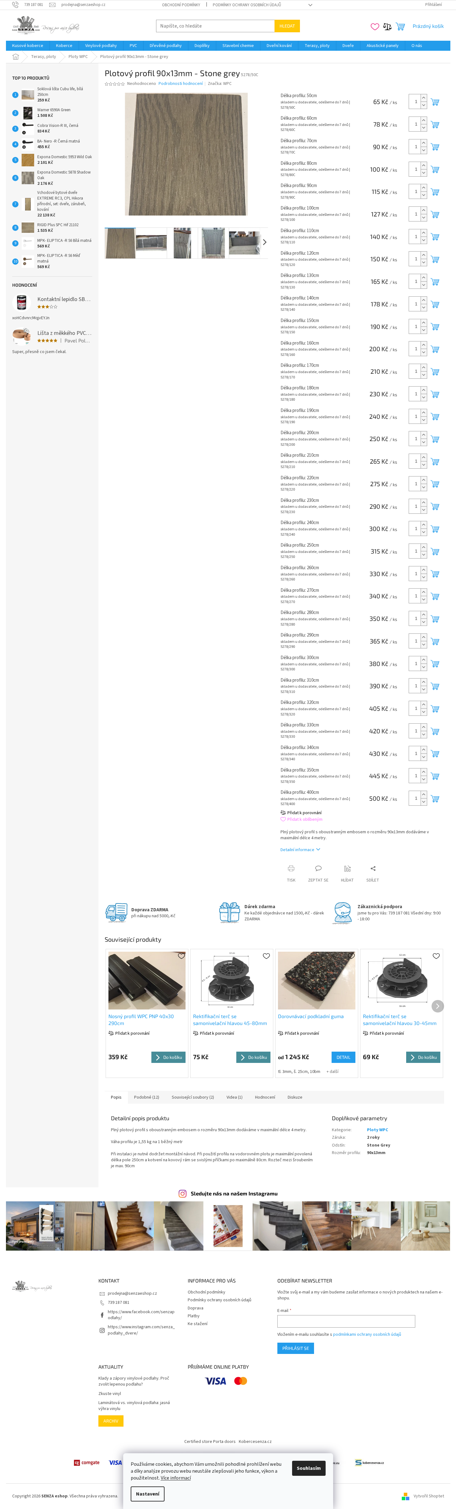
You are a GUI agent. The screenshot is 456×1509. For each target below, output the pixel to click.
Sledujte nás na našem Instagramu (234, 1193)
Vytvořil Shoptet (429, 1496)
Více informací (176, 1478)
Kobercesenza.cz (255, 1442)
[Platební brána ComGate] (86, 1463)
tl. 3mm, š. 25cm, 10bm (299, 1072)
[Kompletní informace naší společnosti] (369, 1463)
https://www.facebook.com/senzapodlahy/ (141, 1315)
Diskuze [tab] (295, 1097)
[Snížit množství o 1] (424, 105)
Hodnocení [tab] (265, 1097)
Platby (194, 1316)
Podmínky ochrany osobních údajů (247, 5)
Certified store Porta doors (210, 1442)
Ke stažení (197, 1324)
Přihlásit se (295, 1348)
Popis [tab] (116, 1097)
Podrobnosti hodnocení (181, 84)
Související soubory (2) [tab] (193, 1097)
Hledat (287, 26)
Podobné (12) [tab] (146, 1097)
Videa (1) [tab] (235, 1097)
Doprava (195, 1308)
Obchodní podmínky (181, 5)
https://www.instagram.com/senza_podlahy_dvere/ (141, 1330)
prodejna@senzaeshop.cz (132, 1293)
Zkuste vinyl (109, 1394)
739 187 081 (118, 1302)
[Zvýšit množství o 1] (424, 97)
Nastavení (147, 1494)
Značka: (220, 84)
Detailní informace (297, 850)
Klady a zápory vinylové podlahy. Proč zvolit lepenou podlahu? (133, 1381)
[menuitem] (28, 46)
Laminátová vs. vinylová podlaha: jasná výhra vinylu (134, 1406)
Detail (343, 1057)
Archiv (110, 1420)
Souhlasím (309, 1468)
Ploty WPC (377, 1130)
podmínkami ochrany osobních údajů (367, 1334)
